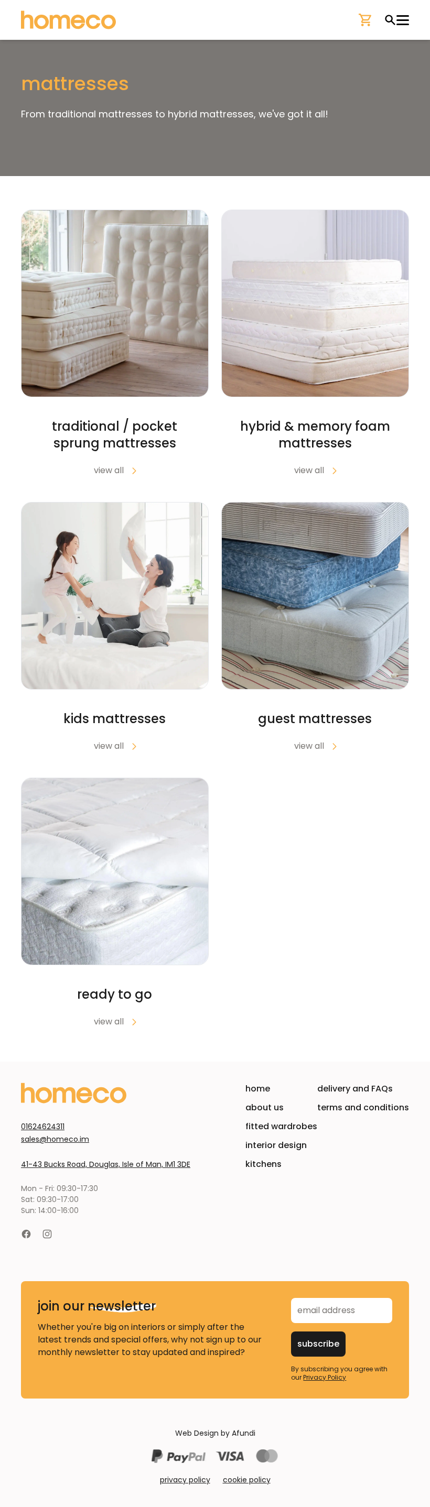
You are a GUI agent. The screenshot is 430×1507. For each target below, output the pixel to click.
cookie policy (247, 1480)
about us (264, 1107)
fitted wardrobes (281, 1126)
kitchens (263, 1164)
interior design (276, 1145)
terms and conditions (363, 1107)
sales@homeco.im (55, 1139)
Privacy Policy (324, 1377)
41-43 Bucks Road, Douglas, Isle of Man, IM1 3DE (105, 1164)
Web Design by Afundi (215, 1433)
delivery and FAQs (355, 1089)
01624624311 (42, 1126)
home (257, 1089)
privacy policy (185, 1480)
